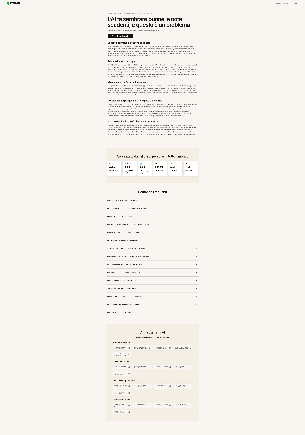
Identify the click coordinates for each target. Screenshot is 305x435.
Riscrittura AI (171, 86)
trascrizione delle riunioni (148, 67)
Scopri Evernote (112, 13)
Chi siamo (278, 3)
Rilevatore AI (122, 127)
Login (295, 3)
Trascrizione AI (188, 46)
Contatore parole (141, 109)
